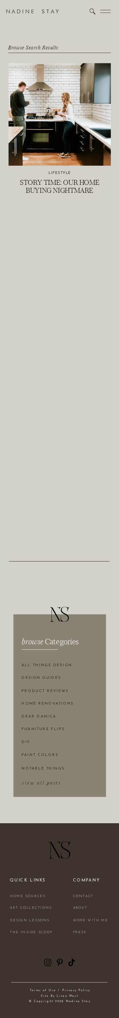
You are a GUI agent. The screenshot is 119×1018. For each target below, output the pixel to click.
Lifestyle (60, 173)
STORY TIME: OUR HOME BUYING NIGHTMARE (59, 186)
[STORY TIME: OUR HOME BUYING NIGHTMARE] (60, 114)
